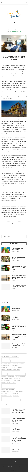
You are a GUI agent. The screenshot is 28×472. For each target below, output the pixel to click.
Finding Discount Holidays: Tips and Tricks (19, 428)
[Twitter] (14, 22)
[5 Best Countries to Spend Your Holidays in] (5, 450)
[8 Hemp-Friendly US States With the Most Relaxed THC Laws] (5, 268)
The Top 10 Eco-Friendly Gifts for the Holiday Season (18, 420)
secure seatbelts (5, 393)
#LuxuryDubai (5, 358)
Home (2, 28)
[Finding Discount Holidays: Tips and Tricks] (5, 430)
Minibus (13, 382)
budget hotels (5, 367)
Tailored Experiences (6, 395)
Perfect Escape (15, 387)
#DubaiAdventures (6, 356)
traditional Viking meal (7, 400)
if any (3, 376)
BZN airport (13, 367)
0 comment (19, 221)
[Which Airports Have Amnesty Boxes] (5, 250)
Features (12, 371)
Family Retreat (5, 371)
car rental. (20, 367)
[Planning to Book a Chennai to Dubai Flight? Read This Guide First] (5, 278)
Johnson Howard (17, 378)
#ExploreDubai (15, 356)
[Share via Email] (17, 224)
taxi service (15, 395)
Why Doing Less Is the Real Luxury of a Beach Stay (19, 285)
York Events (17, 400)
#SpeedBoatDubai (13, 358)
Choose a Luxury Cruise (7, 369)
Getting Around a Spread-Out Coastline (18, 258)
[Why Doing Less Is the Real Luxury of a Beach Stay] (5, 287)
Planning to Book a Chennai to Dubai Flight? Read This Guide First (19, 277)
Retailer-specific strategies (8, 391)
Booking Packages (6, 365)
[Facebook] (12, 461)
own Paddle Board (6, 387)
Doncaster (16, 369)
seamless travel (19, 391)
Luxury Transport (6, 382)
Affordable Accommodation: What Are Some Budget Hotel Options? (14, 57)
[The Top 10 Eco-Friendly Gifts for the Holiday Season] (5, 421)
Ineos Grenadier (10, 376)
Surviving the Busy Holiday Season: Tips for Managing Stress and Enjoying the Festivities (19, 439)
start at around (15, 393)
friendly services (20, 371)
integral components (20, 376)
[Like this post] (10, 224)
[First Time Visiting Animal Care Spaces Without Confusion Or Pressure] (5, 411)
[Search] (26, 2)
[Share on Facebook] (12, 224)
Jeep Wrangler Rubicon (7, 378)
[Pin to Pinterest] (15, 224)
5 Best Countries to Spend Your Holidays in (19, 448)
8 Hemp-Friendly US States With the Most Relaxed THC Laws (19, 268)
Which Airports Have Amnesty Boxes (17, 248)
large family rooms (6, 380)
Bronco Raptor (15, 365)
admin (16, 61)
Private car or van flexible (8, 389)
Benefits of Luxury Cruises (18, 363)
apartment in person (6, 363)
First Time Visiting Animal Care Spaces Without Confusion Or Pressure (18, 410)
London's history (16, 380)
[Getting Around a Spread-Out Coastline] (5, 259)
